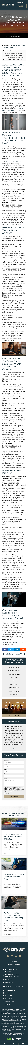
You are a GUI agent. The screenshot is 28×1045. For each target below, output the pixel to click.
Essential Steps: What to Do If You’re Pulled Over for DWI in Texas (14, 836)
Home (2, 35)
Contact (4, 642)
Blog (13, 45)
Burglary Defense (14, 670)
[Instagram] (12, 956)
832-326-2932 (21, 2)
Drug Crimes (14, 677)
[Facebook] (8, 956)
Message (6, 778)
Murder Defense (14, 691)
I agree (7, 793)
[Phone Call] (14, 1044)
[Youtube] (16, 956)
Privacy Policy (8, 1034)
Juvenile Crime (14, 688)
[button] (5, 649)
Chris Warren (13, 51)
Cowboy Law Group (10, 1033)
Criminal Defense (8, 35)
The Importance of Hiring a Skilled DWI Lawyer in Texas (14, 876)
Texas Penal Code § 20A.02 (13, 162)
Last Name (6, 764)
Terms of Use (15, 1034)
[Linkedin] (20, 956)
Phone (5, 774)
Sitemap (21, 1034)
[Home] (4, 1044)
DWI (14, 681)
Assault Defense (14, 667)
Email (5, 769)
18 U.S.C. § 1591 (14, 186)
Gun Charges (14, 684)
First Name (7, 760)
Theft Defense (14, 694)
